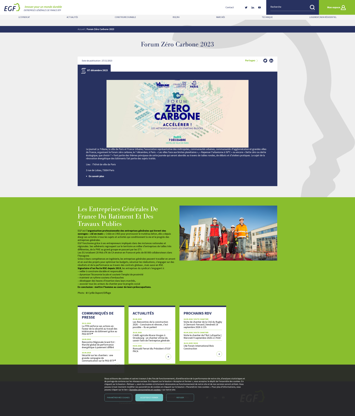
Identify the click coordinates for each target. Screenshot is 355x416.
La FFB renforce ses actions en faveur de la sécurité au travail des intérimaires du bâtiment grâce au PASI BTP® (99, 330)
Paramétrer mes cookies (118, 397)
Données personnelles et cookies (145, 389)
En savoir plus (96, 176)
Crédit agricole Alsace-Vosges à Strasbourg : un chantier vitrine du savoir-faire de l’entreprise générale (151, 338)
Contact (229, 7)
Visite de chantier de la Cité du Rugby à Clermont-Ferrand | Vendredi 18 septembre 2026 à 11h (203, 324)
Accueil (81, 29)
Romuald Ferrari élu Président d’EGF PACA (152, 350)
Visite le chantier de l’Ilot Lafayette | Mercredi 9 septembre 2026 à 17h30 (202, 336)
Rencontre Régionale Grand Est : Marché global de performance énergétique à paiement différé (99, 344)
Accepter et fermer (149, 397)
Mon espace (333, 7)
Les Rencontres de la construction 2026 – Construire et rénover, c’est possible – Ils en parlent (150, 324)
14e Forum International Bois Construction (199, 347)
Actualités (72, 17)
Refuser (180, 397)
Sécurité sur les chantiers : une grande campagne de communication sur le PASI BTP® (99, 358)
